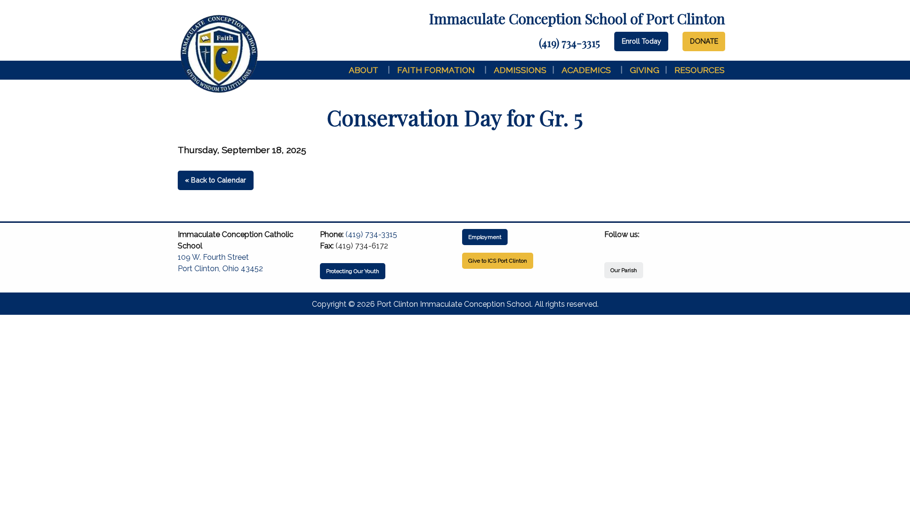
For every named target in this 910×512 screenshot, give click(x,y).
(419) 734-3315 (569, 43)
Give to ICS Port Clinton (497, 260)
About (363, 70)
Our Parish (623, 270)
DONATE (704, 41)
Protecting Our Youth (352, 271)
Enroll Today (641, 41)
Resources (699, 70)
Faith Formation (436, 70)
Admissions (520, 70)
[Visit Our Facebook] (611, 245)
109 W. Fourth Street (213, 257)
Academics (586, 70)
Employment (484, 237)
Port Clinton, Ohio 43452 (220, 268)
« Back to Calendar (215, 180)
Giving (644, 70)
